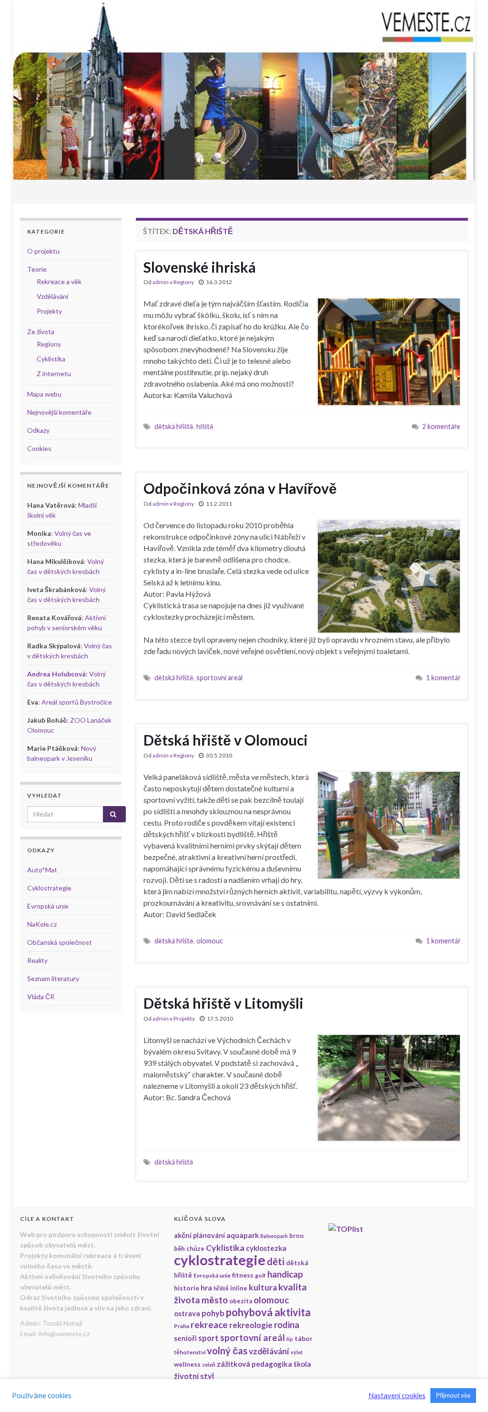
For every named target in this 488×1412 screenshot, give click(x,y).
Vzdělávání (52, 296)
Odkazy (38, 430)
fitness (243, 1275)
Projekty (184, 1018)
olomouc (209, 941)
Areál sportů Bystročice (76, 702)
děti (276, 1261)
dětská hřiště (173, 426)
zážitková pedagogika (254, 1364)
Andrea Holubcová (56, 674)
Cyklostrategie (49, 888)
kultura (263, 1287)
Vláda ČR (40, 996)
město (215, 1300)
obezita (240, 1301)
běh (179, 1248)
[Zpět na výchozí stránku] (244, 90)
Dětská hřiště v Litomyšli (223, 1003)
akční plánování (199, 1235)
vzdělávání (269, 1351)
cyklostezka (266, 1248)
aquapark (242, 1235)
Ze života (40, 331)
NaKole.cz (42, 924)
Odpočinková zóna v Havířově (240, 488)
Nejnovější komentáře (59, 412)
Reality (37, 960)
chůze (195, 1248)
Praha (181, 1326)
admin (160, 282)
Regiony (183, 282)
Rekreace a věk (59, 281)
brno (296, 1235)
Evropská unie (48, 906)
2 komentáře (441, 426)
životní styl (194, 1376)
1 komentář (443, 678)
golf (260, 1275)
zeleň (208, 1364)
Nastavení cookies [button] (397, 1396)
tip (289, 1339)
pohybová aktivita (268, 1312)
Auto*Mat (42, 870)
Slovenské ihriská (199, 267)
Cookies (39, 448)
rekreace (209, 1324)
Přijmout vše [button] (453, 1395)
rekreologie (251, 1325)
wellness (187, 1364)
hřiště (205, 426)
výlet (297, 1352)
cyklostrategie (219, 1259)
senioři (185, 1338)
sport (208, 1338)
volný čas (227, 1350)
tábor (304, 1338)
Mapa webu (44, 394)
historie (186, 1288)
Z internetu (54, 373)
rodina (286, 1325)
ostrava (187, 1313)
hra (206, 1287)
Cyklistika (51, 359)
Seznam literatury (53, 978)
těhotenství (189, 1352)
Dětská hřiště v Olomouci (225, 739)
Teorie (37, 269)
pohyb (213, 1313)
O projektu (43, 251)
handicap (285, 1274)
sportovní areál (219, 678)
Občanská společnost (59, 942)
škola (302, 1364)
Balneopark (274, 1236)
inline (238, 1288)
